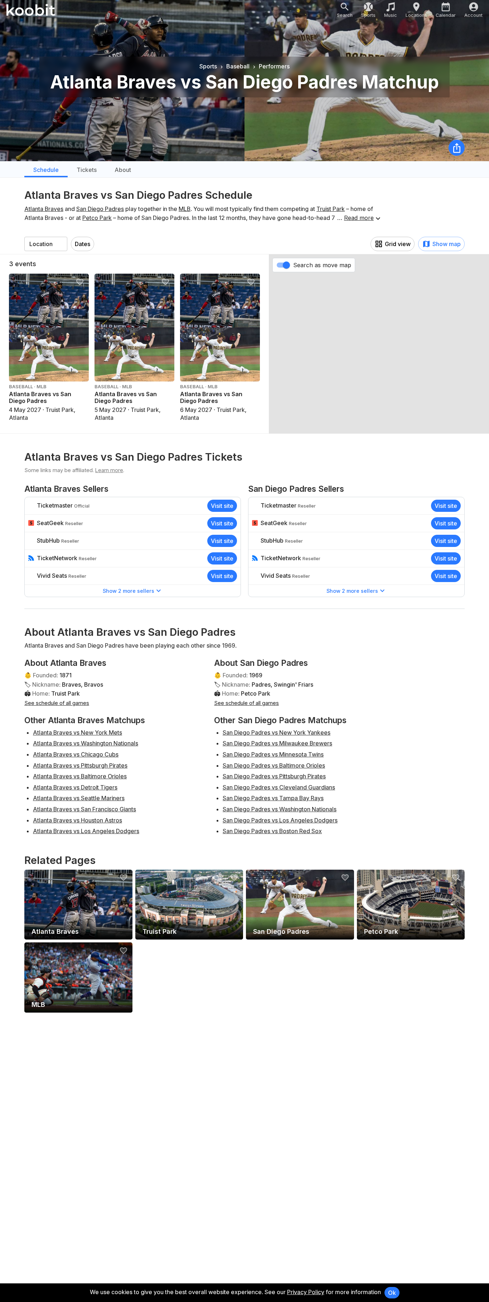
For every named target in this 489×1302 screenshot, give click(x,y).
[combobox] (46, 244)
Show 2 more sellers (128, 591)
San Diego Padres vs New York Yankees (276, 732)
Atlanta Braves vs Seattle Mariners (79, 798)
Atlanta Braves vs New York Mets (77, 732)
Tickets (87, 169)
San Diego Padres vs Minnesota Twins (273, 754)
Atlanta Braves (43, 208)
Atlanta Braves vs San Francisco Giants (84, 809)
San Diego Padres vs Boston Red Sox (272, 831)
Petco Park (97, 217)
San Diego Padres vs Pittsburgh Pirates (274, 776)
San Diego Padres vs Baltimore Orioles (274, 765)
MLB (184, 208)
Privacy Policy (305, 1292)
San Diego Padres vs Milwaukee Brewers (277, 743)
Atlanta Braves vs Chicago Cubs (75, 754)
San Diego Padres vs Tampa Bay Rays (273, 798)
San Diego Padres (100, 208)
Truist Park (330, 208)
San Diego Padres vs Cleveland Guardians (279, 787)
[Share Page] (457, 148)
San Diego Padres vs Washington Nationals (280, 809)
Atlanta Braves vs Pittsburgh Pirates (80, 765)
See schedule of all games (56, 703)
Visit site (222, 505)
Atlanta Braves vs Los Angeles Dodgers (86, 831)
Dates (82, 244)
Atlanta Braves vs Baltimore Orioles (80, 776)
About (123, 169)
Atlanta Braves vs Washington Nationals (85, 743)
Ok (392, 1292)
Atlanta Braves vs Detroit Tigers (75, 787)
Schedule (46, 169)
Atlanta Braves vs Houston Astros (77, 820)
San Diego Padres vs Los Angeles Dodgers (280, 820)
